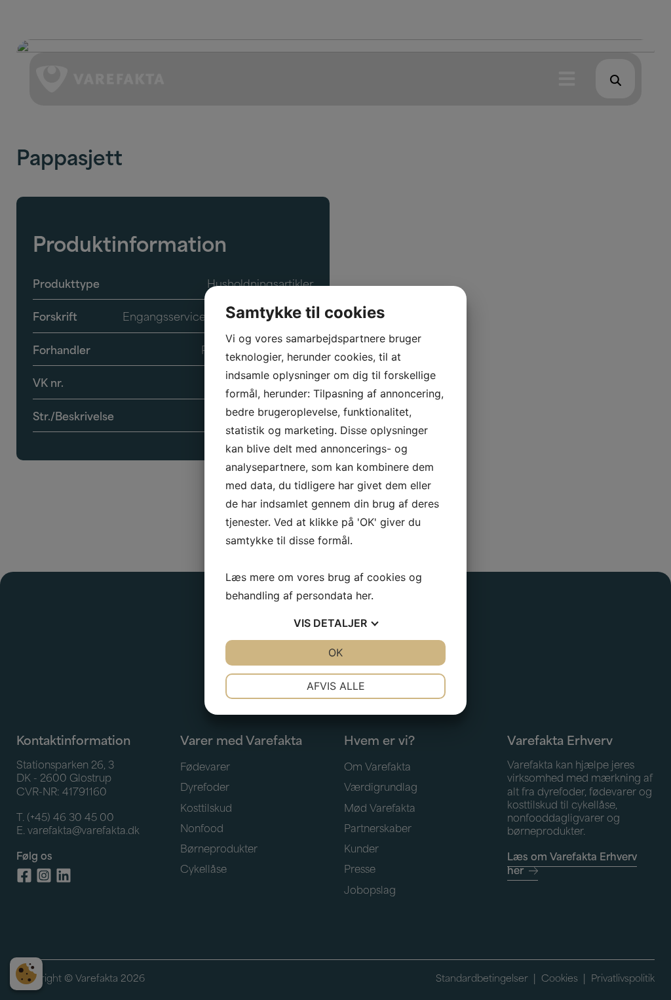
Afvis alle (336, 685)
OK (335, 652)
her (363, 595)
